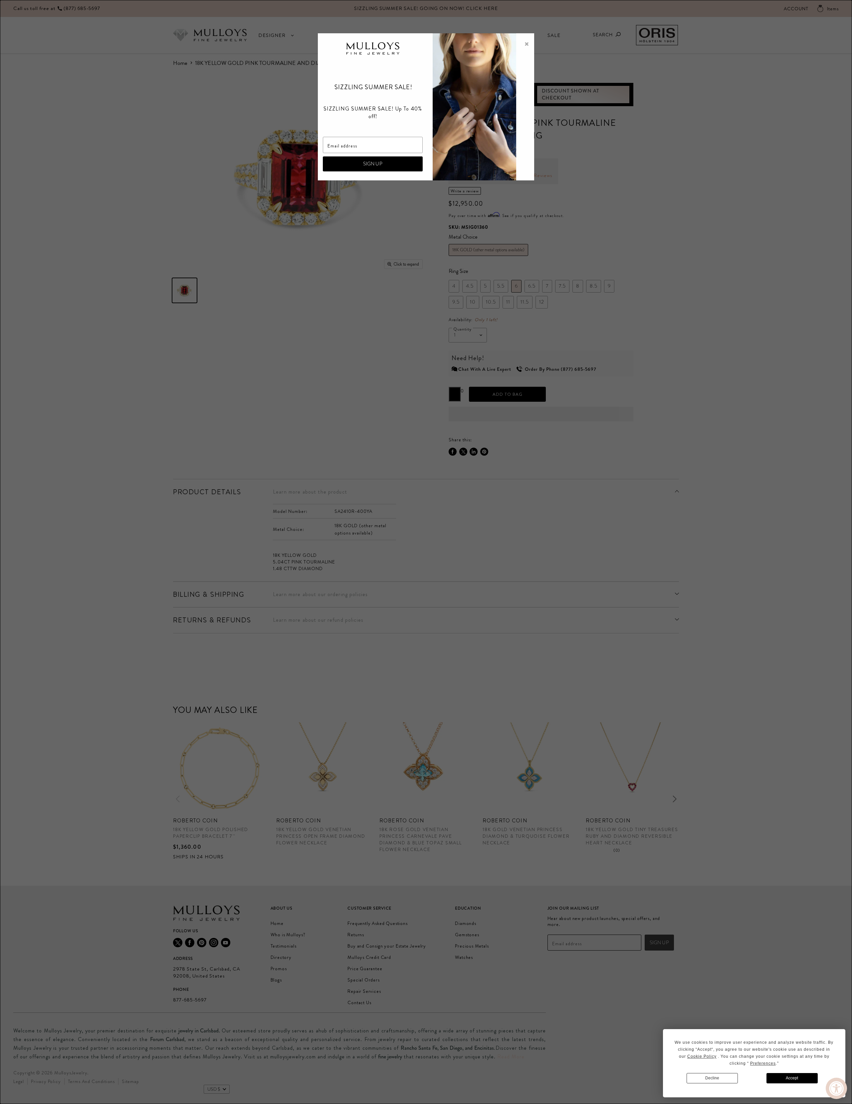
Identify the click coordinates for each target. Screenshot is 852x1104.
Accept (792, 1078)
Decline (712, 1078)
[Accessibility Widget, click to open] (836, 1088)
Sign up (372, 163)
